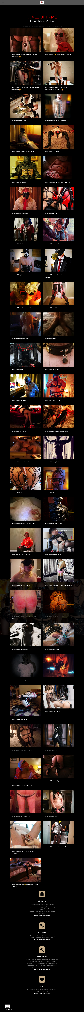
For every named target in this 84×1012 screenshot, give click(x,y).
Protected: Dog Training (19, 271)
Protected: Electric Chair (19, 178)
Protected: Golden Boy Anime (21, 581)
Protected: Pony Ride (51, 304)
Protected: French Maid (19, 117)
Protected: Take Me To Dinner (21, 550)
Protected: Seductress (19, 240)
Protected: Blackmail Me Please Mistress (57, 178)
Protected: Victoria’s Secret (53, 489)
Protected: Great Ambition (20, 715)
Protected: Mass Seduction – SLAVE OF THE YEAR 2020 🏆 (25, 83)
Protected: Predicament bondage (22, 746)
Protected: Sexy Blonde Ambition (22, 304)
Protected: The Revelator (19, 489)
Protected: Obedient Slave (53, 550)
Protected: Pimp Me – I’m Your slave (56, 240)
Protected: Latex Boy (18, 365)
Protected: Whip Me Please (20, 335)
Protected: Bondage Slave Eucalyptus (56, 427)
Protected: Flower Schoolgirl (21, 209)
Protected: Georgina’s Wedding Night (23, 520)
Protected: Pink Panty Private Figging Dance (58, 581)
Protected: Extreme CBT (52, 645)
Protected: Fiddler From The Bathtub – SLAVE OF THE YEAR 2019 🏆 (57, 83)
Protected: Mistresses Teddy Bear (22, 781)
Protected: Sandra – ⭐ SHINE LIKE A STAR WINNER (25, 880)
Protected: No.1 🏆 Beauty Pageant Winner (58, 50)
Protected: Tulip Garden (52, 676)
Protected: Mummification (20, 396)
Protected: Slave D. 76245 (53, 396)
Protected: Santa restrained (20, 458)
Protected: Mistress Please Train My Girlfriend (56, 270)
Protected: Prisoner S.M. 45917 (54, 612)
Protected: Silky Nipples (52, 147)
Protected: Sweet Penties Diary (21, 812)
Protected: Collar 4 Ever (52, 365)
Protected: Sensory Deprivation (21, 676)
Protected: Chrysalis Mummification (23, 147)
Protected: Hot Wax (51, 335)
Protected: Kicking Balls (52, 458)
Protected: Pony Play (51, 209)
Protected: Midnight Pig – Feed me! (56, 117)
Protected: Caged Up (51, 746)
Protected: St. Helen (51, 812)
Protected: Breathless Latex (20, 645)
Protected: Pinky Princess (19, 427)
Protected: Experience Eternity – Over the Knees (24, 611)
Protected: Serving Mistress (53, 520)
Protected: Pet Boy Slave (52, 707)
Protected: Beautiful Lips (52, 777)
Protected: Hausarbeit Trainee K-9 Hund (57, 843)
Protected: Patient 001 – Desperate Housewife (23, 847)
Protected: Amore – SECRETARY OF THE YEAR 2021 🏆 (24, 50)
